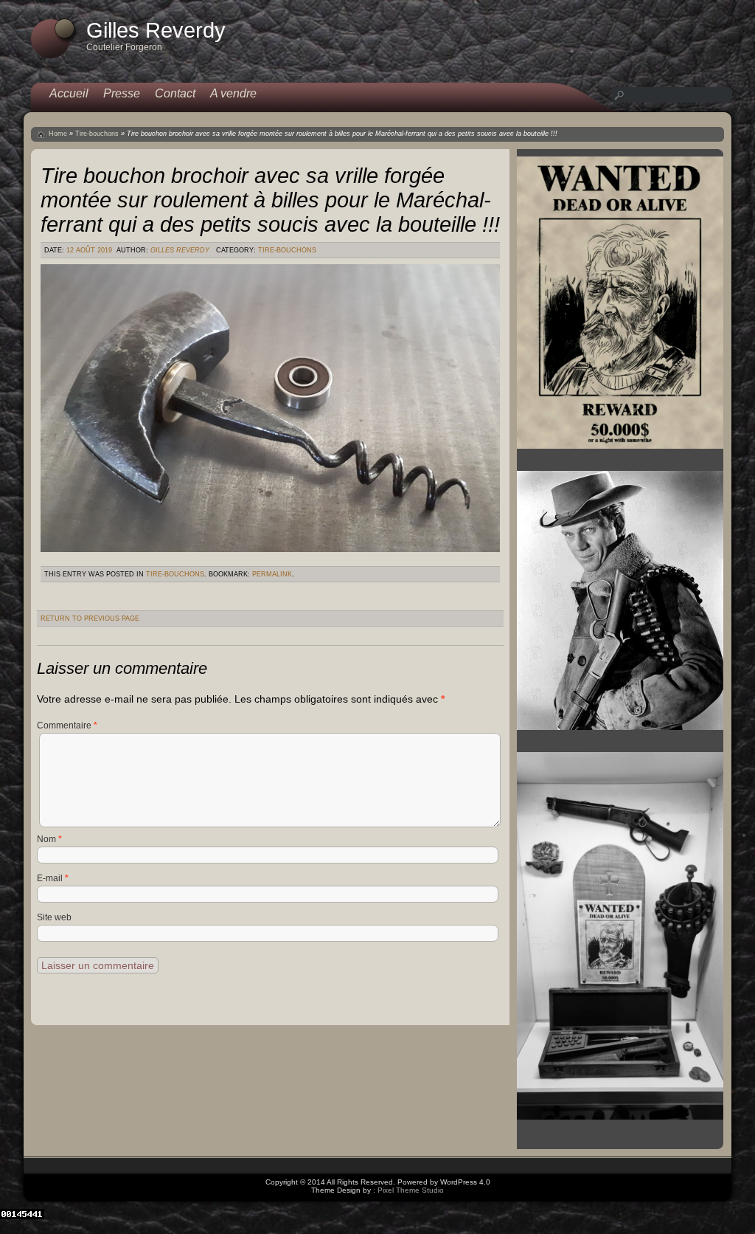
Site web (54, 917)
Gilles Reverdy (179, 250)
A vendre (233, 93)
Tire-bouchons (97, 133)
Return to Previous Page (90, 618)
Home (58, 133)
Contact (175, 93)
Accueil (68, 93)
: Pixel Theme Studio (408, 1190)
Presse (121, 93)
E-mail (53, 878)
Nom (49, 839)
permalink (272, 574)
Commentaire (67, 725)
